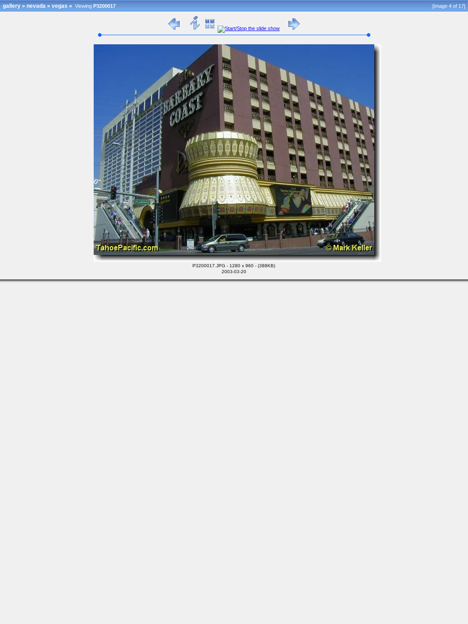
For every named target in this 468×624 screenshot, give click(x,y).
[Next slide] (294, 28)
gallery (12, 6)
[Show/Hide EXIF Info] (195, 28)
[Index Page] (210, 28)
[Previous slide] (174, 28)
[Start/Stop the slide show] (249, 28)
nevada (36, 6)
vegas (60, 6)
